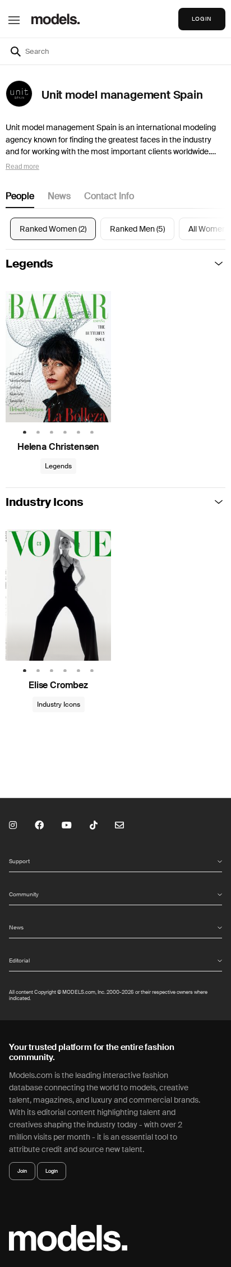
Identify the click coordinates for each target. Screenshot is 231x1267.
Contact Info (109, 196)
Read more (22, 167)
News (59, 196)
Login (51, 1171)
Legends (29, 263)
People (20, 196)
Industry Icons (45, 502)
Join (22, 1171)
